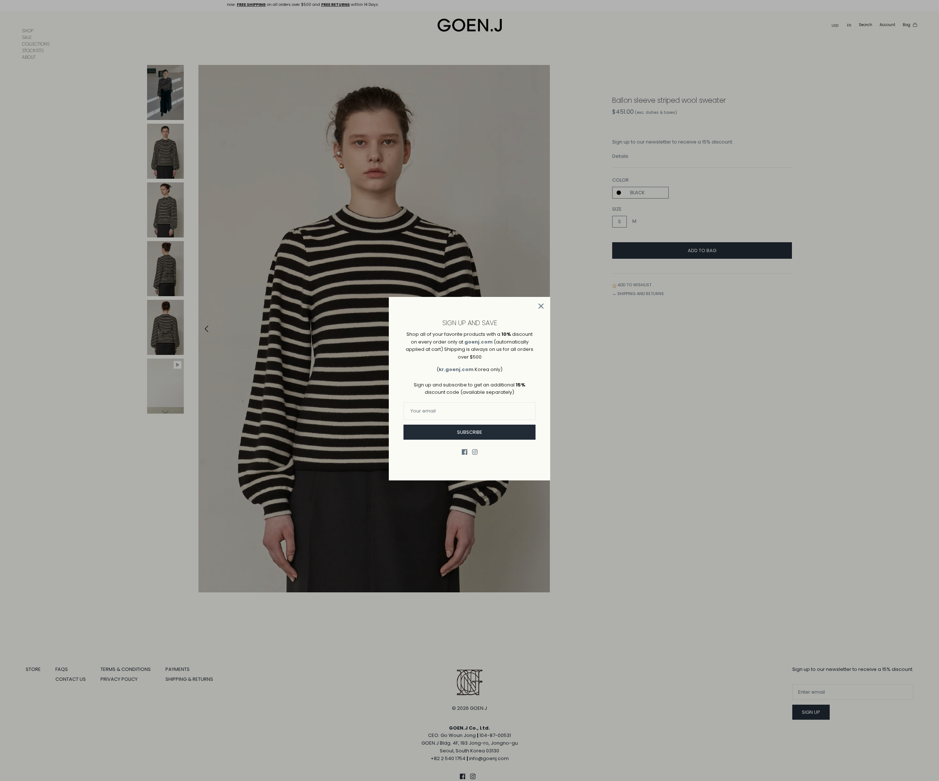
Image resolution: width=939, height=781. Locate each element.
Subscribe (469, 432)
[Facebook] (464, 452)
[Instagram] (475, 452)
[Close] (541, 306)
